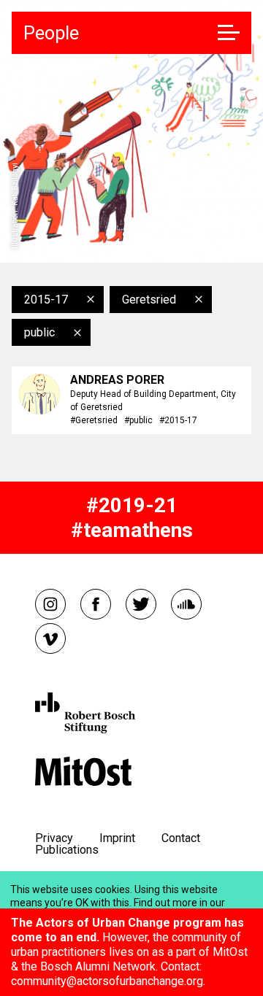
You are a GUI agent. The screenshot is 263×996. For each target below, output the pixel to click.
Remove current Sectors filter (77, 332)
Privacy (54, 838)
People (51, 33)
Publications (67, 850)
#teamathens (132, 530)
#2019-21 (132, 505)
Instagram (50, 604)
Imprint (117, 838)
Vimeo (50, 638)
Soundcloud (186, 604)
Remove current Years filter (90, 299)
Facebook (95, 604)
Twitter (141, 604)
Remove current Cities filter (198, 299)
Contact (180, 838)
